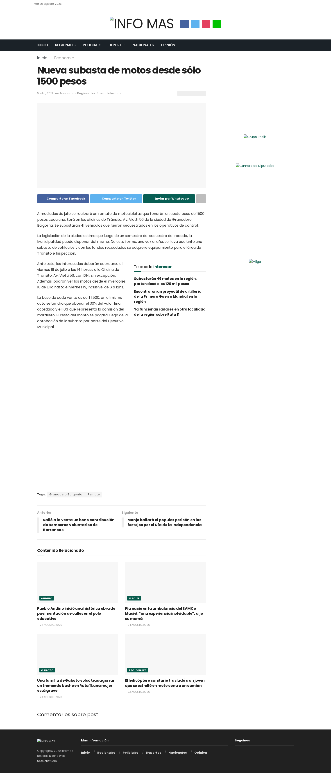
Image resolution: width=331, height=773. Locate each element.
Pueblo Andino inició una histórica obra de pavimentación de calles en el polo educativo (76, 613)
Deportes (117, 45)
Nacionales (143, 45)
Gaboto (47, 670)
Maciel (134, 598)
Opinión (168, 45)
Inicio (42, 45)
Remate (94, 494)
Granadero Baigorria (65, 494)
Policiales (92, 45)
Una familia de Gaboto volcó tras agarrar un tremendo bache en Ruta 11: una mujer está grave (75, 685)
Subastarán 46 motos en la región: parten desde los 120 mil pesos (165, 281)
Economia (64, 58)
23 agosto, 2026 (138, 692)
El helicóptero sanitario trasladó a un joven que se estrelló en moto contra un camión (165, 683)
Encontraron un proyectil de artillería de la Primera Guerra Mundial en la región (168, 296)
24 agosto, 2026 (50, 625)
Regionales (65, 45)
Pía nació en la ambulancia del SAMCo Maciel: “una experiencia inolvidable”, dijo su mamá (164, 613)
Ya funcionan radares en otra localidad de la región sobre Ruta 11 (170, 312)
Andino (46, 598)
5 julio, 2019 (45, 93)
